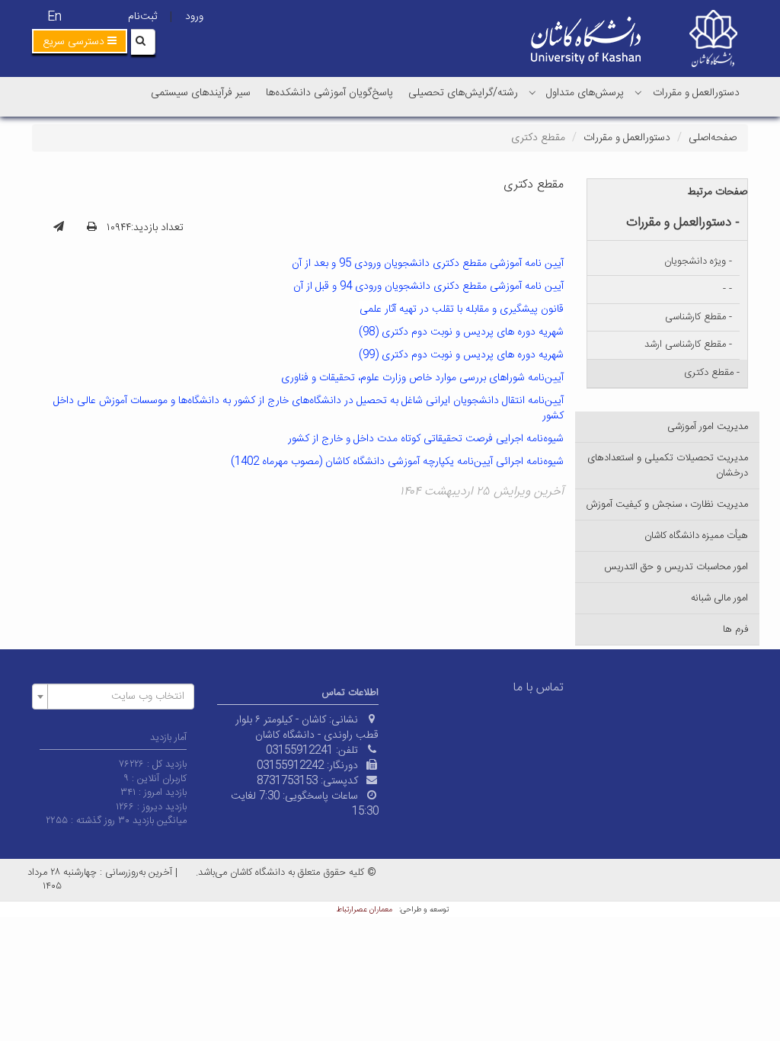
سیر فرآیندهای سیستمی (201, 93)
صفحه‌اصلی (713, 138)
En (54, 17)
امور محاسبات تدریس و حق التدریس (676, 567)
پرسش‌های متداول (585, 93)
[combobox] (113, 696)
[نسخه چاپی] (92, 228)
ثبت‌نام (142, 17)
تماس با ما (538, 687)
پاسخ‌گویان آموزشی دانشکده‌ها (329, 93)
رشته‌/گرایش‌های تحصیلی (463, 93)
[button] (79, 41)
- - (727, 288)
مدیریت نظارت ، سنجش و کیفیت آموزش (667, 504)
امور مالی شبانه (719, 598)
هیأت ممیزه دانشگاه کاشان (696, 535)
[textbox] (117, 696)
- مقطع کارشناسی (698, 317)
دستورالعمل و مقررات (696, 93)
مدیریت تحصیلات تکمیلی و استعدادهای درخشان (667, 466)
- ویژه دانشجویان (698, 261)
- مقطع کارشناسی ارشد (688, 344)
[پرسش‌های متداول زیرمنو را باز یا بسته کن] (532, 92)
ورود (194, 17)
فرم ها (735, 629)
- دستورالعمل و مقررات (683, 222)
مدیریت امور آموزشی (707, 426)
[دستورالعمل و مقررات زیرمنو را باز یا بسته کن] (638, 92)
